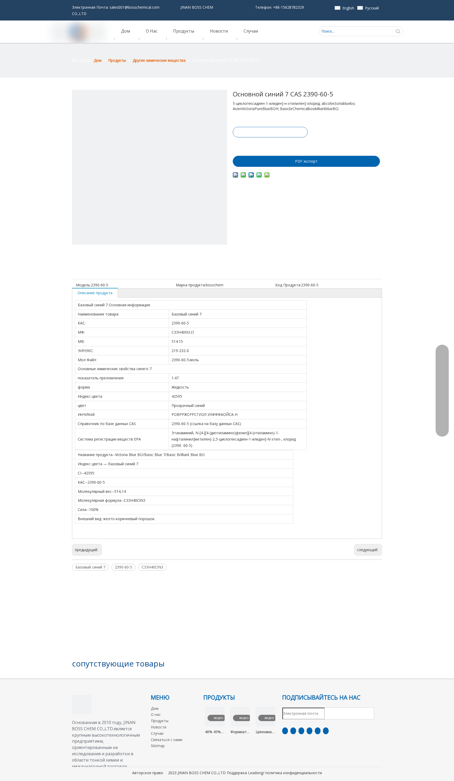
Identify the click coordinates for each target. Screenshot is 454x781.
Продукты (159, 720)
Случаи (157, 733)
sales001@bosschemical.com (134, 7)
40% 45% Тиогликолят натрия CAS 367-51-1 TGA (215, 732)
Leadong (255, 772)
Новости (158, 727)
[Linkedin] (293, 730)
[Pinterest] (326, 730)
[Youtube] (309, 730)
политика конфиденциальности (293, 772)
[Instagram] (318, 730)
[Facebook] (285, 730)
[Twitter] (301, 730)
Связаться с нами (166, 739)
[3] (81, 704)
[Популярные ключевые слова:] (398, 31)
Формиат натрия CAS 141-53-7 (238, 732)
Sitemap (158, 745)
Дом (154, 708)
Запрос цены (270, 132)
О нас (156, 714)
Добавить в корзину (270, 145)
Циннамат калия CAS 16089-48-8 (265, 732)
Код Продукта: (288, 284)
